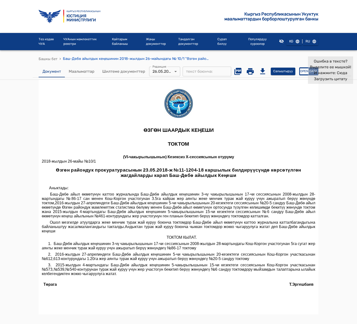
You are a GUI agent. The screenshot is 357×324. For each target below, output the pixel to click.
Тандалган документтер (188, 41)
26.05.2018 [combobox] (163, 71)
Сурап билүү (222, 41)
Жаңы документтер (156, 41)
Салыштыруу (283, 71)
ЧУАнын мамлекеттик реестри (80, 41)
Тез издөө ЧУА (46, 41)
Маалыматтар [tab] (81, 71)
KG (291, 41)
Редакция (159, 66)
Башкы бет (48, 59)
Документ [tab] (51, 71)
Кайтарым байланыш (120, 41)
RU (308, 41)
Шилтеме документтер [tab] (123, 71)
